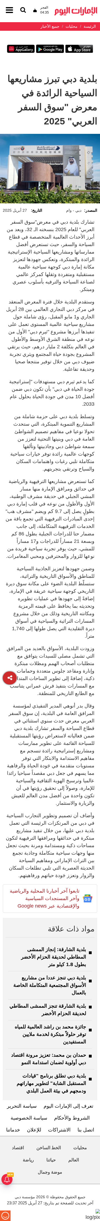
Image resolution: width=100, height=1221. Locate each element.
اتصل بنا (86, 1130)
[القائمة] (23, 10)
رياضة (28, 1160)
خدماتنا (13, 1130)
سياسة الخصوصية (29, 1118)
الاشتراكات (59, 1130)
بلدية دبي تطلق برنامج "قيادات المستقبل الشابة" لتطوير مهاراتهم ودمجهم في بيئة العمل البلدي (51, 1083)
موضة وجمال (50, 1172)
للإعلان (34, 1130)
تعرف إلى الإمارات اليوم (68, 1106)
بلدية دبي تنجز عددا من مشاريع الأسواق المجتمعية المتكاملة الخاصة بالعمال (49, 985)
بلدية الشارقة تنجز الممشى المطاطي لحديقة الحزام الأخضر (47, 1009)
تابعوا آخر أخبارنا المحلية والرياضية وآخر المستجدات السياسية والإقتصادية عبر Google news (44, 898)
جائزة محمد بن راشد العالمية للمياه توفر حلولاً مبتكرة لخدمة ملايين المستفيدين (50, 1034)
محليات (80, 1147)
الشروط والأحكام (72, 1118)
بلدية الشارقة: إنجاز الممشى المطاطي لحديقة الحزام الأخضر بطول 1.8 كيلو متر (53, 957)
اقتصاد (18, 1147)
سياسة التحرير (22, 1106)
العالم (73, 1160)
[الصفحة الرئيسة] (75, 8)
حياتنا (51, 1160)
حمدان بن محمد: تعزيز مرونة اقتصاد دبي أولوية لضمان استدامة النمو (48, 1058)
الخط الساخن (48, 1147)
